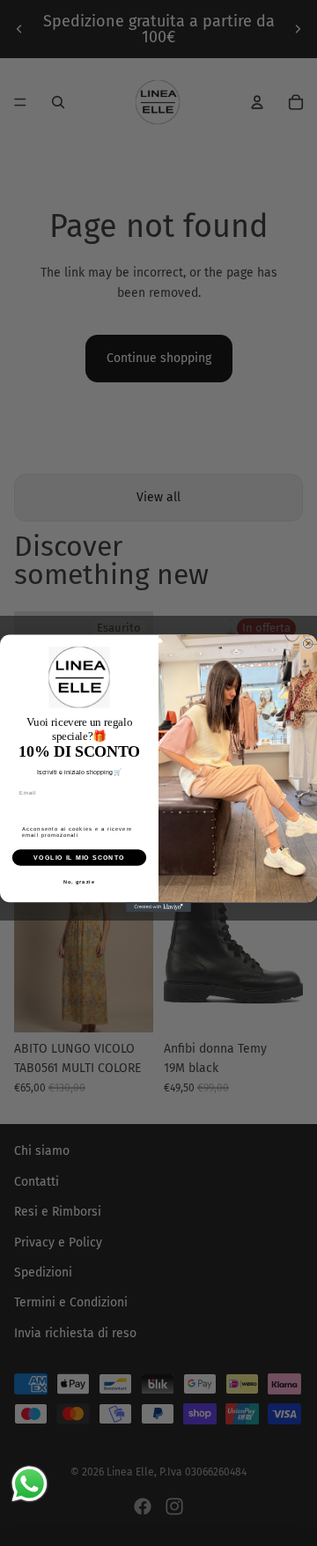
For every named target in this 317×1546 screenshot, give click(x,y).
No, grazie (79, 881)
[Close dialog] (308, 643)
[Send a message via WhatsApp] (29, 1484)
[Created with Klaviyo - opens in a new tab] (158, 907)
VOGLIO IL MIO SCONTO (79, 857)
